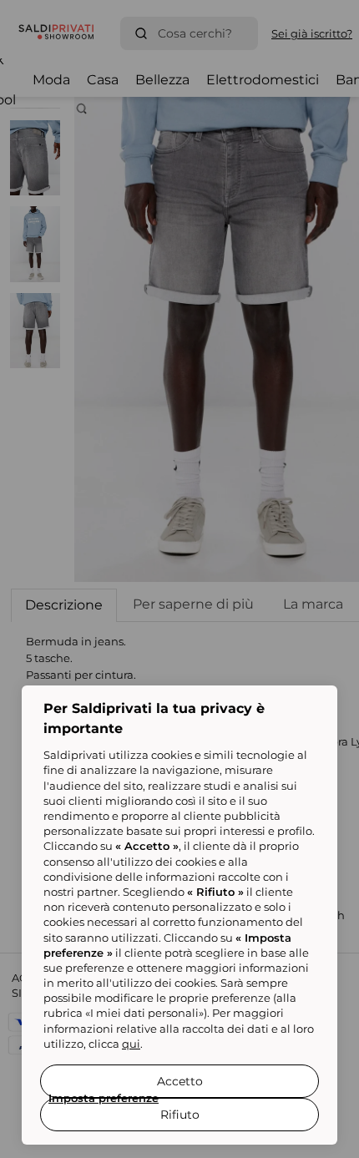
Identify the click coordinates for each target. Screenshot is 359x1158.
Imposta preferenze (103, 1098)
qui (131, 1043)
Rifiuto (180, 1114)
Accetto (180, 1081)
